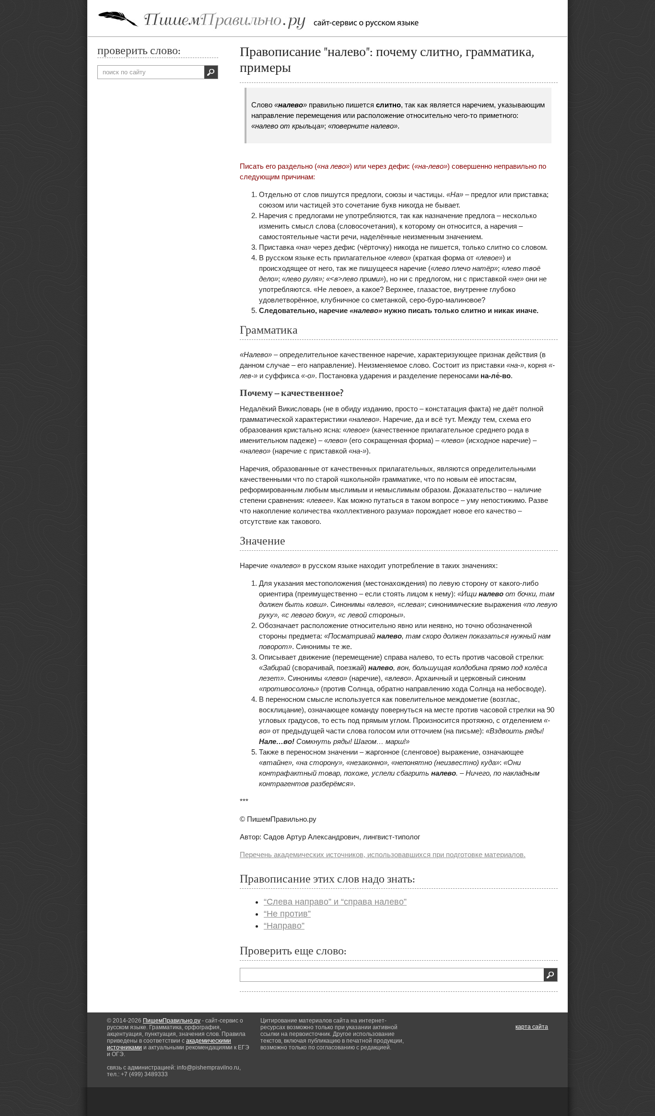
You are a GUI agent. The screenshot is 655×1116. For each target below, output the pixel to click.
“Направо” (284, 925)
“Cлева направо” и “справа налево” (335, 902)
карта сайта (531, 1026)
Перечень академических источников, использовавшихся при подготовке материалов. (383, 854)
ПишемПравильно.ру (171, 1020)
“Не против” (287, 913)
